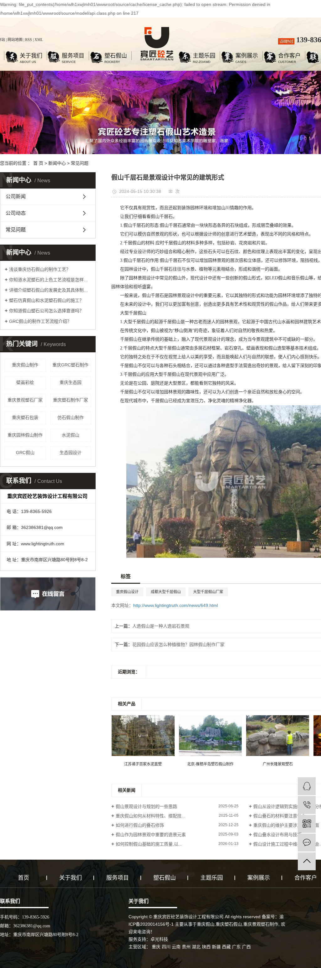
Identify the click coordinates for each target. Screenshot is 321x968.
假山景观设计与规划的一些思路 (146, 806)
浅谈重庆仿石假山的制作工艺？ (40, 269)
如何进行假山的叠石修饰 (140, 825)
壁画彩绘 (25, 382)
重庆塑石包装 (25, 417)
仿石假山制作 (70, 417)
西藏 (226, 946)
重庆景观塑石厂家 (25, 399)
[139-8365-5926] (307, 805)
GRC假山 (25, 452)
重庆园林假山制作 (25, 434)
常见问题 (79, 163)
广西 (246, 946)
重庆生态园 (71, 382)
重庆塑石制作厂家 (70, 399)
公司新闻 (16, 196)
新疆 (216, 946)
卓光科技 (159, 939)
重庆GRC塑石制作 (70, 364)
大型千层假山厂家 (208, 592)
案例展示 (246, 56)
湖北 (196, 946)
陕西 (206, 946)
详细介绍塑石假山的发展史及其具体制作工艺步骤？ (50, 289)
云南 (176, 946)
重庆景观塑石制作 (260, 924)
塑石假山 (115, 56)
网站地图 (15, 40)
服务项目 (73, 56)
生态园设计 (71, 452)
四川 (166, 946)
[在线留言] (307, 843)
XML (38, 40)
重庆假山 (205, 924)
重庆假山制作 (25, 364)
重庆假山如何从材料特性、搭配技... (150, 815)
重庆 (156, 946)
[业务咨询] (307, 786)
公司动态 (16, 213)
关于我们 (31, 56)
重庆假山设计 (127, 592)
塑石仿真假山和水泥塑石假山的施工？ (46, 300)
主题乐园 (204, 56)
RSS (28, 40)
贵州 (186, 946)
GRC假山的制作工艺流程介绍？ (40, 321)
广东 (236, 946)
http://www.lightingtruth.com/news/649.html (175, 605)
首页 (23, 878)
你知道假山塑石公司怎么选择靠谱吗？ (46, 310)
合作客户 (289, 56)
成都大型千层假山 (166, 592)
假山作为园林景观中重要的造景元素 (151, 834)
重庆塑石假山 (229, 924)
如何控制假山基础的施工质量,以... (149, 843)
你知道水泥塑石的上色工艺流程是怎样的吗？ (50, 279)
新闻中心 (57, 163)
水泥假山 (70, 434)
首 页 (38, 163)
